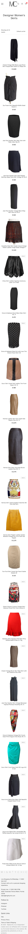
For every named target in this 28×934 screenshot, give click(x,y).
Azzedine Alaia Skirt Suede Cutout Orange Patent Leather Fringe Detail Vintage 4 (14, 246)
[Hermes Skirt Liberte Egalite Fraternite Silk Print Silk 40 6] (14, 488)
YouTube (3, 909)
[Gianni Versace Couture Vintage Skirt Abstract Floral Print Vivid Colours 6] (14, 592)
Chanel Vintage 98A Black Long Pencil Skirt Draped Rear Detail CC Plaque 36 (14, 65)
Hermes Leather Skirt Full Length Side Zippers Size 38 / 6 (14, 419)
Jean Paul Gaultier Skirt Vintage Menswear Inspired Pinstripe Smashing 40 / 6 (14, 703)
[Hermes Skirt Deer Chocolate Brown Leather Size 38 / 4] (14, 446)
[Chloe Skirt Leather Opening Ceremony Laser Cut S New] (14, 266)
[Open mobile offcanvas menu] (2, 4)
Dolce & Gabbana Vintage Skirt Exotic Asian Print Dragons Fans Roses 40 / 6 (14, 735)
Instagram (4, 903)
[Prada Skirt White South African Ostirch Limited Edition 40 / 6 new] (14, 849)
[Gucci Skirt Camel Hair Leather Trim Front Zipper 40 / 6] (14, 369)
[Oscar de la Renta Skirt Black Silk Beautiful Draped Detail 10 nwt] (14, 785)
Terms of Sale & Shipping (8, 922)
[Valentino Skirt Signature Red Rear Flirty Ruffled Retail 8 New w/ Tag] (14, 624)
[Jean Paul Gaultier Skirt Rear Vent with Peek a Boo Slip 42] (14, 126)
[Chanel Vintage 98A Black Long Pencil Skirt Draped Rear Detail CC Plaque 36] (14, 50)
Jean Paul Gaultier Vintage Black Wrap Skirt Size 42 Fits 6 (14, 211)
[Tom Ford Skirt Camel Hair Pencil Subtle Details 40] (14, 557)
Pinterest (3, 906)
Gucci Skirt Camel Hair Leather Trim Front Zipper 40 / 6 (14, 384)
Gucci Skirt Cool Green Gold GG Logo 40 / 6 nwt (14, 768)
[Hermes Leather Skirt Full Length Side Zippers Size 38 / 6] (14, 404)
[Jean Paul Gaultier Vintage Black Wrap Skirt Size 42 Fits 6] (14, 196)
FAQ (2, 917)
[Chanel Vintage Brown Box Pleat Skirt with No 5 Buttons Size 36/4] (14, 656)
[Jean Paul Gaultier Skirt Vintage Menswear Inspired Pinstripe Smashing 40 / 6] (14, 688)
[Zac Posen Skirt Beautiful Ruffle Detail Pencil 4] (14, 88)
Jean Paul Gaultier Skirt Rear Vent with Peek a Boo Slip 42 (14, 141)
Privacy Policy (5, 919)
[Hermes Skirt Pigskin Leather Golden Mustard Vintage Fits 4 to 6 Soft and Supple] (14, 520)
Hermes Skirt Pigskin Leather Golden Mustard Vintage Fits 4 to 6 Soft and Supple (14, 536)
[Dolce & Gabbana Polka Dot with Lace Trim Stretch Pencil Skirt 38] (14, 335)
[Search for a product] (18, 4)
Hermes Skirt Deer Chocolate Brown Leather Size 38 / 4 (14, 468)
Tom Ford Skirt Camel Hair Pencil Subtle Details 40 (14, 572)
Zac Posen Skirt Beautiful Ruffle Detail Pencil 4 (14, 106)
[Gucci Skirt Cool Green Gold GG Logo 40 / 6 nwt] (14, 753)
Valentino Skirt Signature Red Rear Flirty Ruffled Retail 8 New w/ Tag (14, 639)
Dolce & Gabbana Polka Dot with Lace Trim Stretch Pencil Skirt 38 (14, 352)
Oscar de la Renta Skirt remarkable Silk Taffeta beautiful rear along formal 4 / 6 (14, 832)
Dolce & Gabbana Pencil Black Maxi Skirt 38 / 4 (14, 313)
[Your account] (22, 4)
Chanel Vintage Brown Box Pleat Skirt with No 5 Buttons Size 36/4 (14, 671)
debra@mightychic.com (8, 895)
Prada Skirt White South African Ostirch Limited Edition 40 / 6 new (14, 864)
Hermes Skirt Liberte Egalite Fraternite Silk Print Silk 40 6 (14, 503)
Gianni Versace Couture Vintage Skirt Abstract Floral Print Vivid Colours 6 (14, 607)
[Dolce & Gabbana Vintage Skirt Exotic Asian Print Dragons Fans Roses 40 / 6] (14, 721)
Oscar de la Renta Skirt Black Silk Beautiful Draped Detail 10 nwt (14, 800)
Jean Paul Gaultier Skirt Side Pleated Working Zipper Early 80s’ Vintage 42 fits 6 (14, 176)
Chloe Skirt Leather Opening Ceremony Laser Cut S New (14, 281)
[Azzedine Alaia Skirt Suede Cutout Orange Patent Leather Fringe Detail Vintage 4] (14, 231)
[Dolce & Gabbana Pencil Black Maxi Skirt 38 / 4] (14, 298)
